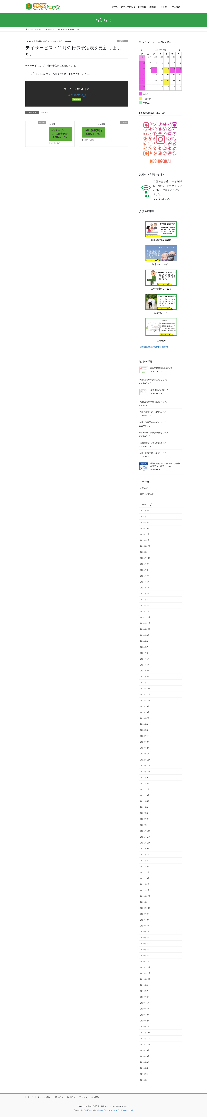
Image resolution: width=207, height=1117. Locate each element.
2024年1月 (145, 682)
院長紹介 (59, 1097)
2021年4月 (145, 872)
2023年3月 (145, 742)
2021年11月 (145, 837)
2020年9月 (145, 914)
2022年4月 (145, 807)
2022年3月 (145, 813)
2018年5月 (145, 1068)
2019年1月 (145, 1027)
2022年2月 (145, 819)
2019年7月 (145, 991)
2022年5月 (145, 801)
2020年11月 (145, 902)
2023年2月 (145, 748)
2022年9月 (145, 777)
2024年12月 (145, 617)
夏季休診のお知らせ (159, 390)
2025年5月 (145, 588)
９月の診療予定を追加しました (153, 379)
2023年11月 (145, 694)
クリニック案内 (44, 1097)
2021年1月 (145, 890)
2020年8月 (145, 920)
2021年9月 (145, 849)
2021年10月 (145, 843)
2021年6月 (145, 860)
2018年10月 (145, 1044)
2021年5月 (145, 866)
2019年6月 (145, 997)
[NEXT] (179, 49)
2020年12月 (145, 896)
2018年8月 (145, 1056)
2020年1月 (145, 961)
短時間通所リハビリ (161, 288)
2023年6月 (145, 724)
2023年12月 (145, 688)
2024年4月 (145, 665)
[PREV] (141, 49)
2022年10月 (145, 772)
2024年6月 (145, 653)
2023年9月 (145, 706)
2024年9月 (145, 635)
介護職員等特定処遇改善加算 (153, 347)
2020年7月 (145, 926)
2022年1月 (145, 825)
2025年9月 (145, 564)
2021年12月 (145, 831)
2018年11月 (145, 1038)
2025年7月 (145, 576)
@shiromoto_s (77, 95)
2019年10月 (145, 979)
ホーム (30, 1097)
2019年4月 (145, 1009)
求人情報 (95, 1097)
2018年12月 (145, 1032)
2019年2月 (145, 1021)
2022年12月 (145, 760)
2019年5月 (145, 1003)
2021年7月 (145, 854)
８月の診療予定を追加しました (153, 402)
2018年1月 (145, 1080)
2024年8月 (145, 641)
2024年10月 (145, 629)
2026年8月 (145, 511)
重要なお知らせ (147, 494)
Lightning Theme (102, 1110)
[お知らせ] (35, 127)
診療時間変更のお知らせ (161, 368)
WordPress (88, 1110)
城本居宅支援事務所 (161, 240)
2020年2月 (145, 955)
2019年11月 (145, 973)
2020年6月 (145, 932)
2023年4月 (145, 736)
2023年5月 (145, 730)
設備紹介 (71, 1097)
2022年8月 (145, 783)
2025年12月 (145, 546)
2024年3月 (145, 671)
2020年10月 (145, 908)
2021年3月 (145, 878)
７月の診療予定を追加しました (153, 412)
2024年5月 (145, 659)
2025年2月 (145, 605)
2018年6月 (145, 1062)
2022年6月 (145, 795)
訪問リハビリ (161, 313)
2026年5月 (145, 528)
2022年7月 (145, 789)
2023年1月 (145, 754)
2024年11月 (145, 623)
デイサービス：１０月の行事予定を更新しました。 (60, 133)
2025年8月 (145, 570)
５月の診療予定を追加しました (153, 443)
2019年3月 (145, 1015)
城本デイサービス (161, 264)
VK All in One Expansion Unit (122, 1110)
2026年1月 (145, 540)
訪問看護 (161, 341)
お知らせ (122, 41)
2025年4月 (145, 594)
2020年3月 (145, 949)
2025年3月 (145, 599)
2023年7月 (145, 718)
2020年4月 (145, 943)
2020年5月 (145, 937)
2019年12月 (145, 967)
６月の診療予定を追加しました (153, 422)
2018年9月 (145, 1050)
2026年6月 (145, 522)
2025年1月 (145, 611)
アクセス (83, 1097)
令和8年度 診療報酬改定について (154, 432)
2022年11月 (145, 766)
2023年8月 (145, 712)
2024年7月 (145, 647)
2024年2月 (145, 677)
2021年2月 (145, 884)
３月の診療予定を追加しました (153, 453)
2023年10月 (145, 700)
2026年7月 (145, 516)
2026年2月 (145, 534)
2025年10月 (145, 558)
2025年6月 (145, 582)
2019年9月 (145, 985)
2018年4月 (145, 1074)
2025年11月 (145, 552)
